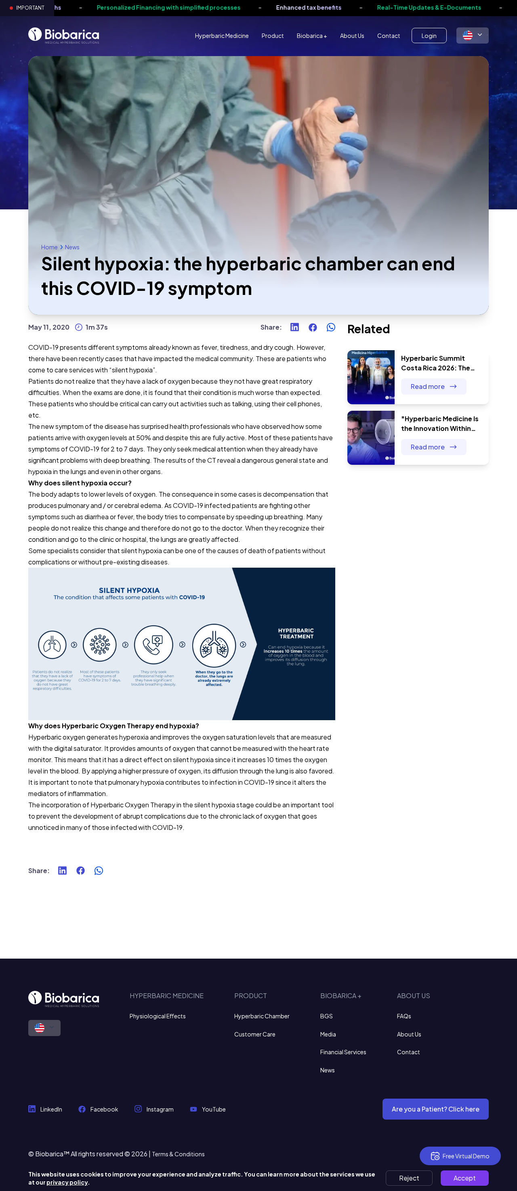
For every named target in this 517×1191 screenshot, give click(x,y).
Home (49, 247)
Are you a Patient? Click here (435, 1109)
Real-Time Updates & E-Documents (398, 7)
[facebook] (313, 327)
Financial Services (343, 1051)
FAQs (404, 1016)
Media (328, 1034)
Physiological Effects (158, 1016)
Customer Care (254, 1034)
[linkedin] (294, 327)
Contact (388, 35)
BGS (326, 1016)
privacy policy (67, 1182)
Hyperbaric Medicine (222, 35)
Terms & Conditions (178, 1154)
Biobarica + (312, 35)
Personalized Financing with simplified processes (138, 7)
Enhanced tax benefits (278, 7)
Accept (465, 1178)
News (72, 247)
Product (273, 35)
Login (429, 35)
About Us (352, 35)
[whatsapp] (331, 327)
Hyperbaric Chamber (262, 1016)
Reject (409, 1178)
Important (30, 8)
